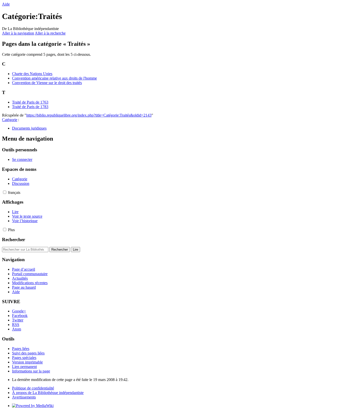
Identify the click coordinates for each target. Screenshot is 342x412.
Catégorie (9, 120)
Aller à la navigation (18, 33)
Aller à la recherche (50, 33)
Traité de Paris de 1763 (30, 102)
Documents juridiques (29, 128)
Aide (6, 4)
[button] (4, 192)
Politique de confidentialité (33, 388)
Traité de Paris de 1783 (30, 107)
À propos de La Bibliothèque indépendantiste (48, 392)
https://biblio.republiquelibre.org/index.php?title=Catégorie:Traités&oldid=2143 (88, 115)
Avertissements (24, 397)
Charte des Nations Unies (32, 74)
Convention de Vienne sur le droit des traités (47, 83)
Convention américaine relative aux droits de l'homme (54, 78)
